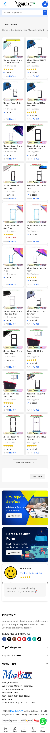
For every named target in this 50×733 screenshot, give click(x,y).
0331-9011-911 (27, 702)
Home (5, 29)
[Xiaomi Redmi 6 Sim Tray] (37, 213)
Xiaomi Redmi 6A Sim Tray (11, 226)
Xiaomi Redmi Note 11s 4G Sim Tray (12, 61)
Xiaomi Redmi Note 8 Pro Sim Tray (12, 147)
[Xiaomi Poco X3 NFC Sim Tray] (37, 48)
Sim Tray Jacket (9, 66)
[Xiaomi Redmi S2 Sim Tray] (13, 173)
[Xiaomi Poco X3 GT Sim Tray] (37, 382)
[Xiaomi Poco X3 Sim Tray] (13, 91)
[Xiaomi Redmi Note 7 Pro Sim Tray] (37, 134)
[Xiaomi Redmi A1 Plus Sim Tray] (13, 424)
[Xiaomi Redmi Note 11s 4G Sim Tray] (13, 48)
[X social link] (9, 639)
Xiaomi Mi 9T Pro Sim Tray (11, 395)
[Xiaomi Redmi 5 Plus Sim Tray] (37, 424)
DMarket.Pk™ (16, 711)
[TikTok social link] (39, 639)
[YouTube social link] (19, 639)
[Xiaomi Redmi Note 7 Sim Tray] (13, 339)
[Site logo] (25, 3)
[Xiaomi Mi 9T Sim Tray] (37, 339)
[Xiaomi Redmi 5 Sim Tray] (37, 173)
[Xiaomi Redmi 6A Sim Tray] (13, 213)
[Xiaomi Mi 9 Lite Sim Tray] (37, 256)
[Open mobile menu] (5, 4)
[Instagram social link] (14, 639)
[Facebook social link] (4, 639)
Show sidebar (10, 25)
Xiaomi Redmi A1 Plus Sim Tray (11, 438)
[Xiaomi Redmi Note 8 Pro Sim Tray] (13, 134)
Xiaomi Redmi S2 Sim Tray (11, 186)
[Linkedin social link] (29, 639)
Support (7, 655)
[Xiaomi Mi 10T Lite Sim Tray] (37, 299)
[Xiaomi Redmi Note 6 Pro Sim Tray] (13, 299)
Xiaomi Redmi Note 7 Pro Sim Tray (36, 147)
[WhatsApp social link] (34, 639)
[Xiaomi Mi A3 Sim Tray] (13, 256)
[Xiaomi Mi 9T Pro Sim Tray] (13, 382)
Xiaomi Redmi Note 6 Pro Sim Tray (12, 312)
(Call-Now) (24, 695)
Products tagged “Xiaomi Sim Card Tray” (30, 29)
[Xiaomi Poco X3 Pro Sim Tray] (37, 91)
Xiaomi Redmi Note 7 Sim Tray (12, 352)
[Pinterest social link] (24, 639)
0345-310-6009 (10, 702)
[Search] (45, 12)
